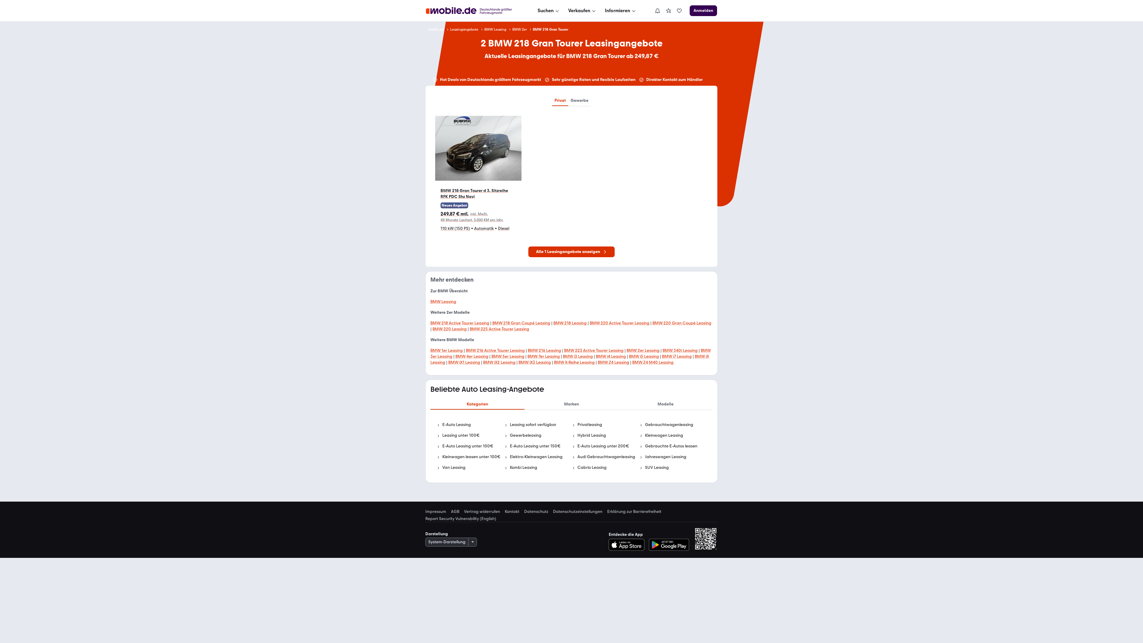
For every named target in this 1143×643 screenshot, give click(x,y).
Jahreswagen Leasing (665, 456)
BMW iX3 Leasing (535, 362)
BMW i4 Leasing (611, 356)
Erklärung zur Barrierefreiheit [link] (634, 511)
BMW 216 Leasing (544, 350)
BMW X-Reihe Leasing (574, 362)
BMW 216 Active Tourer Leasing (495, 350)
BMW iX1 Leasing (464, 362)
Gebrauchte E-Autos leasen (671, 446)
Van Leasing (454, 467)
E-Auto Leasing (456, 424)
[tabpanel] (571, 446)
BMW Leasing (495, 29)
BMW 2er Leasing (643, 350)
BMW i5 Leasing (644, 356)
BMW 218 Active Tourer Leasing (459, 323)
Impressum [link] (435, 511)
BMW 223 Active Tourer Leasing (594, 350)
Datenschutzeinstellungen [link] (577, 511)
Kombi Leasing (523, 467)
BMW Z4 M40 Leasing (653, 362)
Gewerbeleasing (525, 435)
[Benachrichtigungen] (657, 10)
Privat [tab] (560, 100)
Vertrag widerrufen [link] (482, 511)
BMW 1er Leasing (446, 350)
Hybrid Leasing (591, 435)
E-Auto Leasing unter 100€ (467, 446)
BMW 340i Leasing (680, 350)
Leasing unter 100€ (461, 435)
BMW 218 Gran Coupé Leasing (521, 323)
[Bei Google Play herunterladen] (669, 545)
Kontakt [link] (512, 511)
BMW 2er (519, 29)
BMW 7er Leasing (543, 356)
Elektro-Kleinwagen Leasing (536, 456)
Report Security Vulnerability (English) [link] (460, 518)
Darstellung (436, 533)
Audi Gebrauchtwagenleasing (606, 456)
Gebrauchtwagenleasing (669, 424)
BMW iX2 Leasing (499, 362)
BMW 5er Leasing (507, 356)
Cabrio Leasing (592, 467)
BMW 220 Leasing (449, 329)
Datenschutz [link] (536, 511)
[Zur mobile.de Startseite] (474, 11)
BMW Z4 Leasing (613, 362)
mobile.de (436, 29)
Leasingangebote (464, 29)
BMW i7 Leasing (677, 356)
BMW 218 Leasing (570, 323)
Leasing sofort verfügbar (533, 424)
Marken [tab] (571, 404)
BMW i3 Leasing (578, 356)
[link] (668, 11)
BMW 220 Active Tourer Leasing (619, 323)
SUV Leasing (657, 467)
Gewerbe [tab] (579, 100)
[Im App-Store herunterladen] (628, 545)
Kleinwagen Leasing (664, 435)
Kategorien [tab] (477, 404)
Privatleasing (589, 424)
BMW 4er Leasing (471, 356)
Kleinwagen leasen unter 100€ (471, 456)
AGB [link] (455, 511)
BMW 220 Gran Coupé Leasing (681, 323)
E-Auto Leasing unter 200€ (603, 446)
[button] (478, 176)
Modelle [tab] (666, 404)
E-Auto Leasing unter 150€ (535, 446)
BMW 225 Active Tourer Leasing (499, 329)
